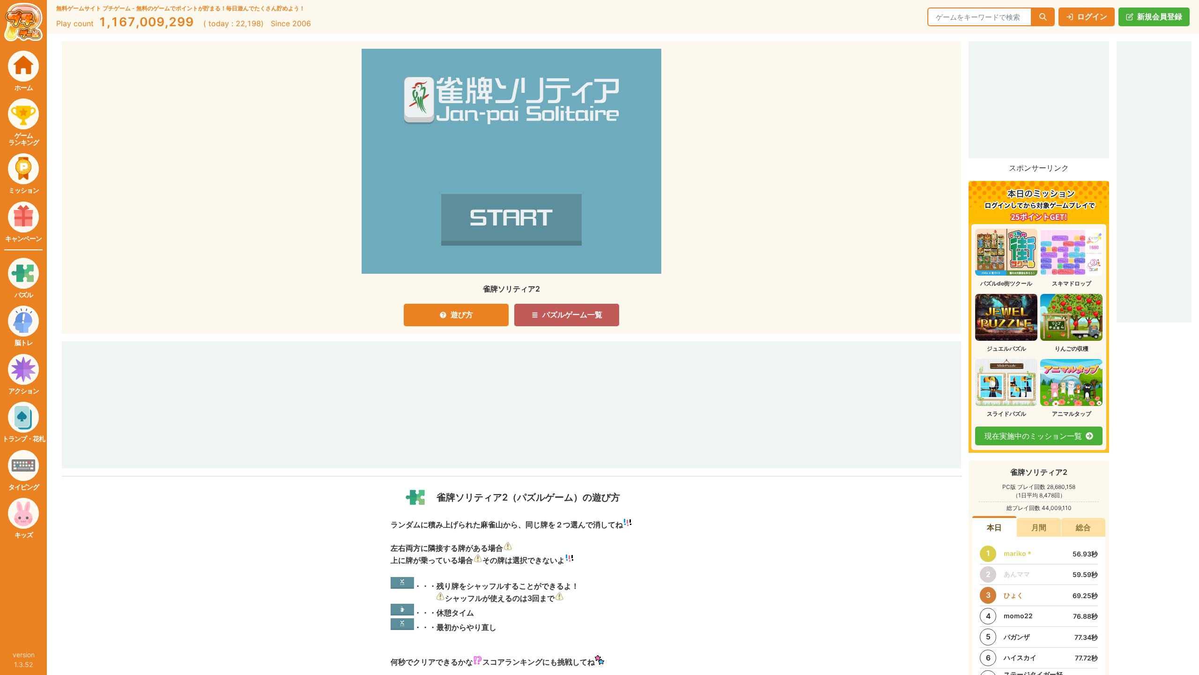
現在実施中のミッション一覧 (1033, 436)
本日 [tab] (994, 527)
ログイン (1092, 16)
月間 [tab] (1038, 527)
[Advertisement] (404, 392)
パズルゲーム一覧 (572, 314)
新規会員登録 (1159, 16)
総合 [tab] (1083, 527)
